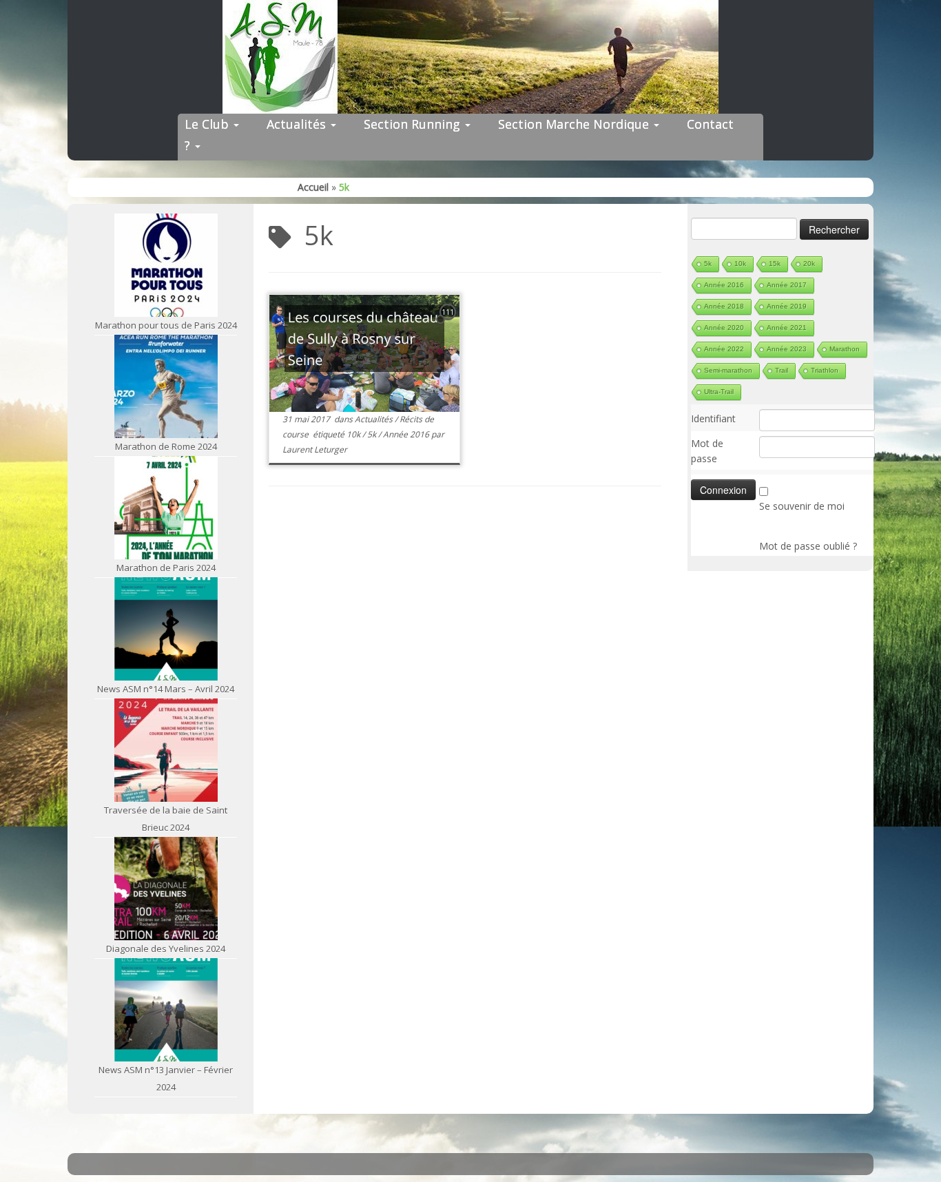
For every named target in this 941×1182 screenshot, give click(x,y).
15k (774, 263)
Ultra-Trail (719, 391)
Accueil (313, 187)
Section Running (414, 124)
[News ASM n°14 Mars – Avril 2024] (166, 629)
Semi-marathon (728, 370)
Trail (781, 370)
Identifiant (713, 418)
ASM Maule (484, 1160)
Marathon (844, 349)
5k (372, 434)
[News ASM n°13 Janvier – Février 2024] (166, 1009)
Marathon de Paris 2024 (166, 567)
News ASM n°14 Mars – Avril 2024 (165, 689)
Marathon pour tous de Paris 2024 (166, 325)
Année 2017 (787, 285)
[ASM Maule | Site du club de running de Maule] (470, 57)
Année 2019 (787, 306)
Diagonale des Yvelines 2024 (165, 948)
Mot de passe (707, 451)
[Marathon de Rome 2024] (166, 386)
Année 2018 (724, 306)
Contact (710, 124)
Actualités (298, 124)
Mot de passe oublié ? (808, 545)
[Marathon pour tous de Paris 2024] (166, 265)
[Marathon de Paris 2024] (166, 507)
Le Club (208, 124)
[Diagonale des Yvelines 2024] (166, 888)
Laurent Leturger (314, 449)
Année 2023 (787, 349)
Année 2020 (724, 327)
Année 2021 (787, 327)
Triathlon (824, 370)
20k (809, 263)
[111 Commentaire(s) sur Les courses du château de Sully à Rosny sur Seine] (449, 324)
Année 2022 (724, 349)
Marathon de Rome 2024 (166, 446)
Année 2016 (407, 434)
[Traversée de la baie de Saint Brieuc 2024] (166, 750)
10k (354, 434)
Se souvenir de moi (802, 505)
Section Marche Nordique (575, 124)
